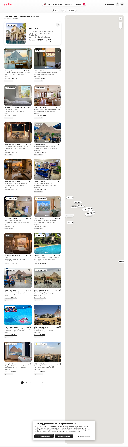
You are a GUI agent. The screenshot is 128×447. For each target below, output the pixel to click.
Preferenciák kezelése (84, 436)
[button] (36, 40)
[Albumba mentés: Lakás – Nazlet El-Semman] (29, 124)
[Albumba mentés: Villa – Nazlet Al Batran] (29, 198)
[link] (18, 382)
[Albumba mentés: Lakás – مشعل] (29, 50)
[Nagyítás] (120, 23)
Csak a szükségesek (64, 436)
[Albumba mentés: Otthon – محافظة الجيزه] (29, 307)
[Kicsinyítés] (120, 27)
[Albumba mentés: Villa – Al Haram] (58, 235)
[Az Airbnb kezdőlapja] (8, 4)
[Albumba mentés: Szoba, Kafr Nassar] (58, 124)
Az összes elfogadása (44, 436)
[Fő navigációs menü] (122, 4)
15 (43, 382)
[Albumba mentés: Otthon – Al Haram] (58, 161)
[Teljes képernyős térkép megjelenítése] (120, 18)
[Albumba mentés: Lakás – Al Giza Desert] (58, 343)
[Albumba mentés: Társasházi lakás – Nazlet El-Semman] (29, 87)
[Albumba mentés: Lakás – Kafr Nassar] (58, 87)
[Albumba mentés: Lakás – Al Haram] (58, 50)
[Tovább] (47, 382)
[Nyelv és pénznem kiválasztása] (117, 4)
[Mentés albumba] (58, 25)
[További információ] (17, 18)
